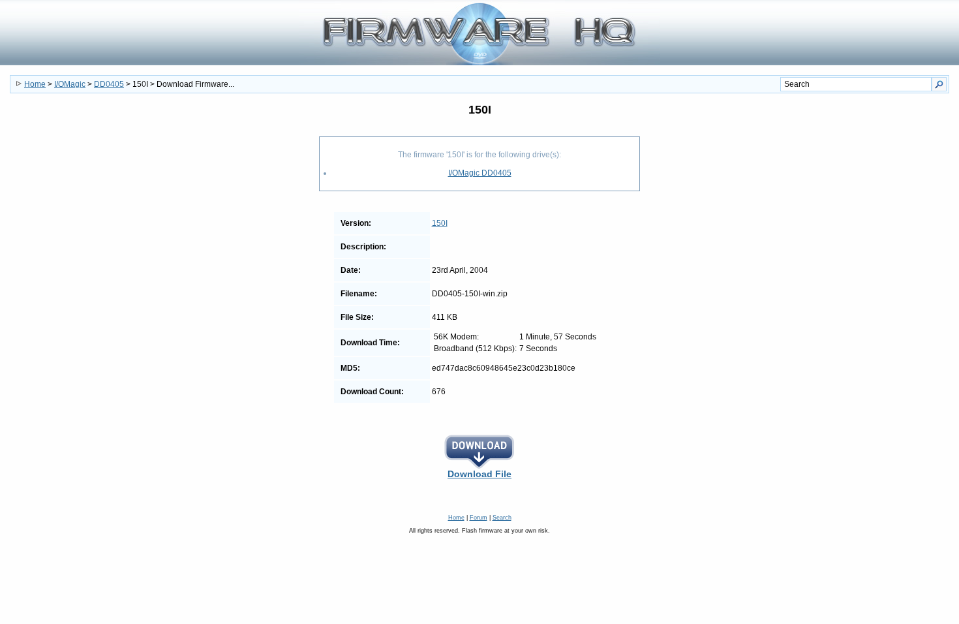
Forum (478, 517)
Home (35, 84)
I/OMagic (69, 84)
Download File (479, 474)
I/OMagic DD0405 (479, 173)
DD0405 (109, 84)
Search (502, 517)
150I (440, 223)
